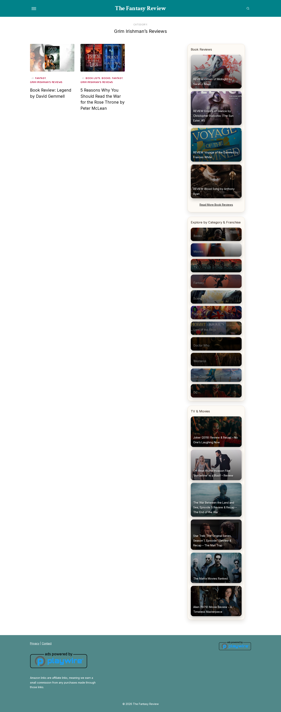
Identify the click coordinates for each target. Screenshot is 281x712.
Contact (47, 643)
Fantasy (40, 78)
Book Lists (93, 78)
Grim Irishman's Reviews (46, 82)
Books (106, 78)
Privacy (34, 643)
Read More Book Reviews (216, 204)
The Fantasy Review (140, 8)
